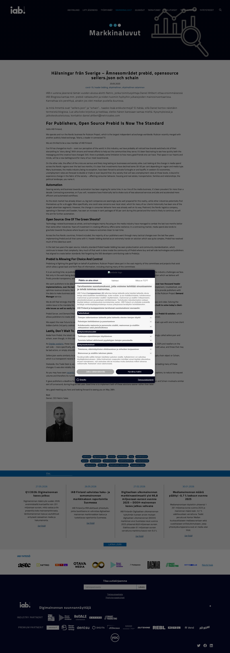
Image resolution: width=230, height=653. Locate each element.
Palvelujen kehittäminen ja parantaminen (96, 322)
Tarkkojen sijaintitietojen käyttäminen (95, 336)
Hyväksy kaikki (134, 372)
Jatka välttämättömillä (95, 372)
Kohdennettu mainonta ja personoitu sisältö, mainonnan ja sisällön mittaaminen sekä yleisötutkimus (108, 326)
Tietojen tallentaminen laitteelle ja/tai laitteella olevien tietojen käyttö (109, 318)
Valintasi (115, 280)
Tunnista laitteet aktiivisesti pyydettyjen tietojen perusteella (105, 340)
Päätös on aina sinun (88, 280)
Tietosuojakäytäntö (146, 380)
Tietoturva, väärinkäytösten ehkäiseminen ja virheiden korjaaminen (108, 349)
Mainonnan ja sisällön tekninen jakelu (95, 353)
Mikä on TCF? (141, 280)
